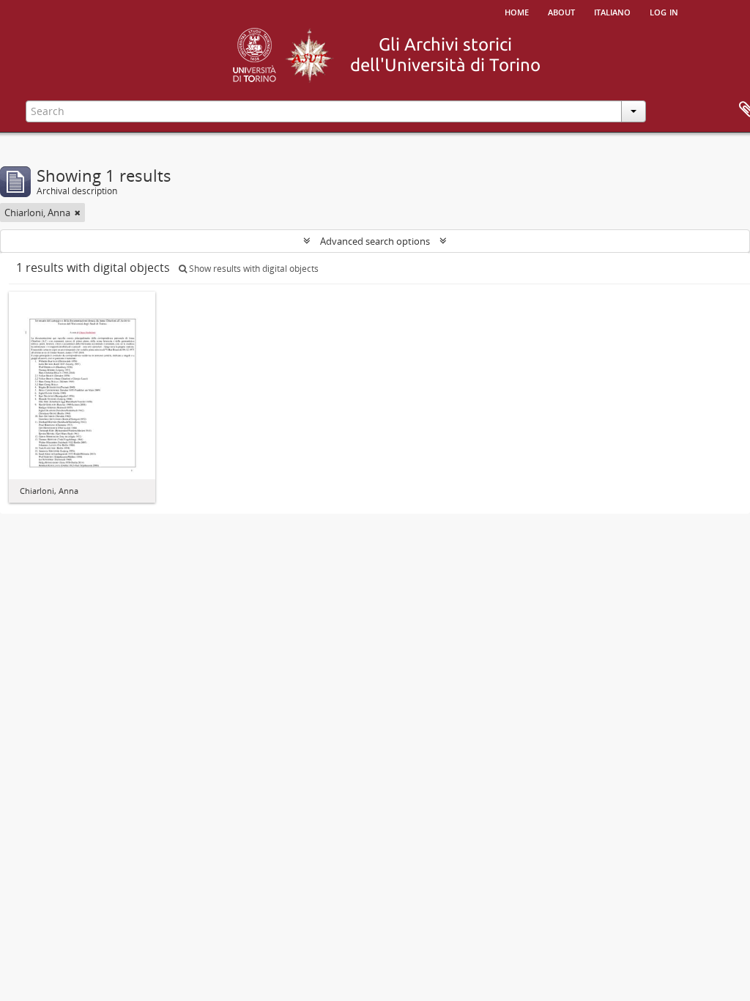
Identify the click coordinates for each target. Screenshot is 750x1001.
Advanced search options (375, 241)
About (561, 11)
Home (517, 11)
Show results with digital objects (253, 268)
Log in (664, 11)
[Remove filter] (78, 212)
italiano (612, 11)
